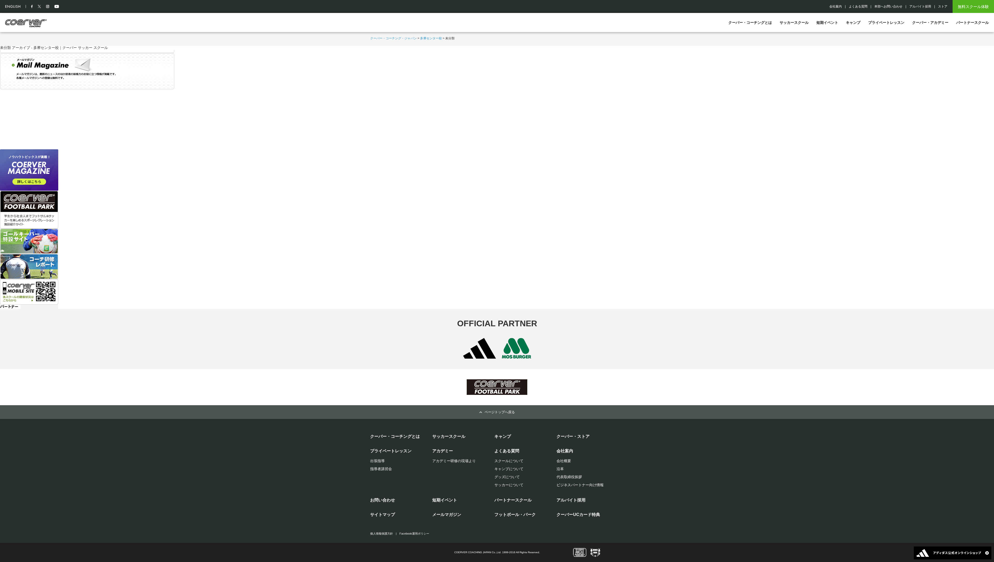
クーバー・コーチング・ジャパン (393, 38)
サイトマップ (382, 514)
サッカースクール (794, 22)
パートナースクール (972, 22)
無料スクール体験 (973, 6)
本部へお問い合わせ (888, 6)
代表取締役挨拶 (569, 477)
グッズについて (507, 477)
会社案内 (835, 6)
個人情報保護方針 (381, 533)
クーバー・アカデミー (930, 22)
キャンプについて (508, 469)
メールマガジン (446, 514)
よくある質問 (858, 6)
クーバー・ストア (573, 436)
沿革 (560, 469)
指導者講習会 (381, 469)
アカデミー (442, 451)
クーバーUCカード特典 (578, 514)
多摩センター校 (431, 38)
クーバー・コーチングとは (750, 22)
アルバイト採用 (920, 6)
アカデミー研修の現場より (454, 461)
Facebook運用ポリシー (414, 533)
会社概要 (564, 461)
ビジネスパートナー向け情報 (580, 485)
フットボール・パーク (515, 514)
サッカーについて (508, 485)
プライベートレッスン (886, 22)
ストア (942, 6)
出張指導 (377, 461)
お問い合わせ (382, 500)
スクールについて (508, 461)
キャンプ (853, 22)
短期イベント (827, 22)
